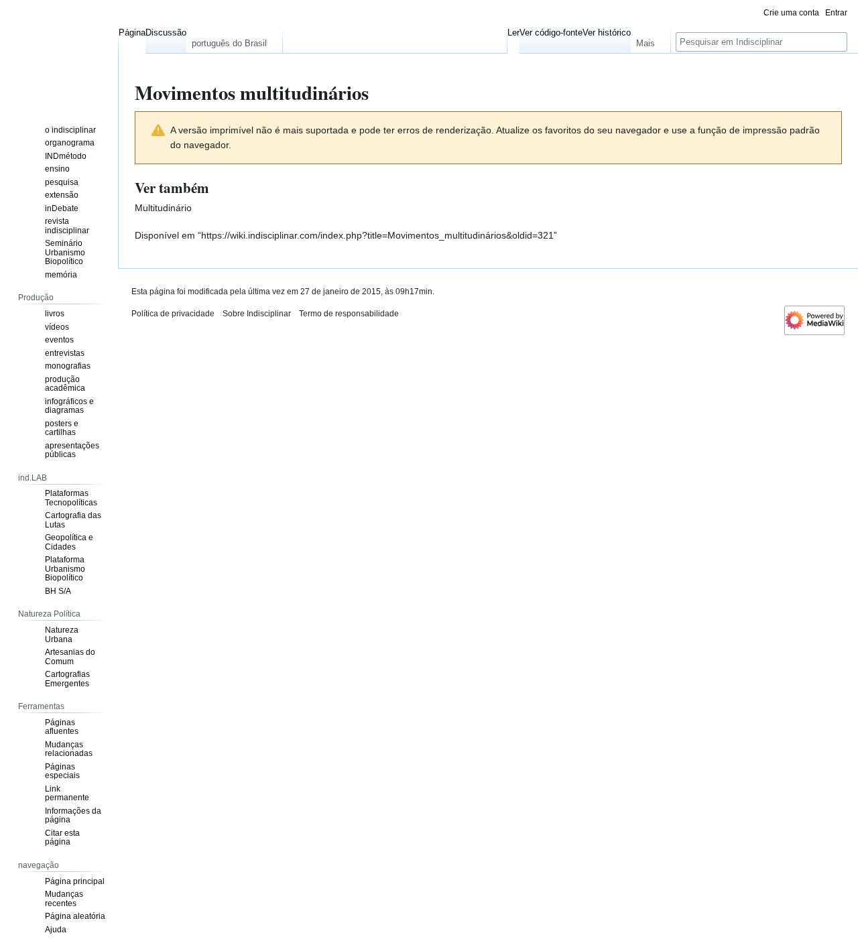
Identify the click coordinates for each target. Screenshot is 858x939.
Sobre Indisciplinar (257, 313)
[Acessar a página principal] (59, 53)
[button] (234, 40)
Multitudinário (163, 207)
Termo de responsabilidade (349, 313)
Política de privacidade (172, 313)
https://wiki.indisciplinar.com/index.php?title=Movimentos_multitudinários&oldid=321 (377, 235)
